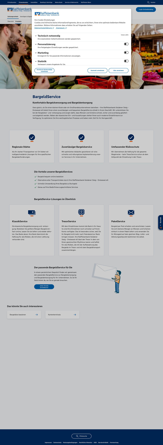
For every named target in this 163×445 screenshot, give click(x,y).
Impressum (60, 28)
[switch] (126, 44)
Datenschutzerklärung (43, 28)
